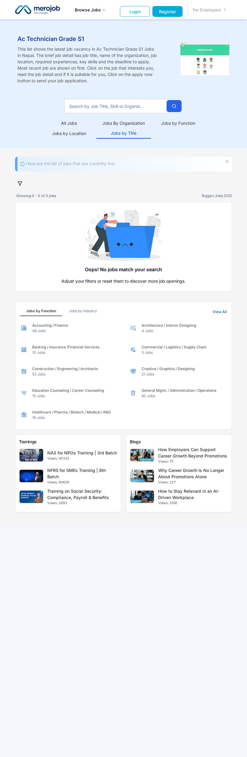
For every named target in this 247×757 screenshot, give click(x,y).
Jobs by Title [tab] (123, 133)
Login (135, 11)
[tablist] (123, 128)
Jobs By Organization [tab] (123, 123)
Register (167, 11)
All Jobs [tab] (69, 123)
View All (220, 311)
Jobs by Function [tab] (178, 123)
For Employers (207, 9)
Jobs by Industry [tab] (83, 311)
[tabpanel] (123, 372)
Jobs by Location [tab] (69, 133)
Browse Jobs (88, 9)
